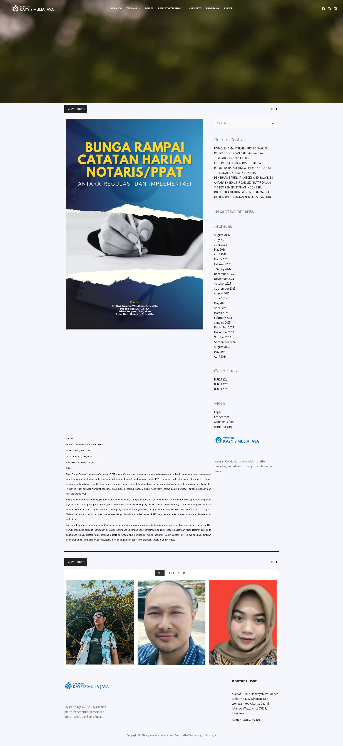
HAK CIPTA (195, 8)
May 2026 (219, 249)
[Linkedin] (335, 8)
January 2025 (222, 322)
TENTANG (131, 8)
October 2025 (222, 283)
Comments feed (224, 422)
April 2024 (220, 357)
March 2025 (221, 313)
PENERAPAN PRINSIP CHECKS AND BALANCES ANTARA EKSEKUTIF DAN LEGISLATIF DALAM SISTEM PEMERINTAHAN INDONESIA (243, 182)
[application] (138, 8)
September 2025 (224, 288)
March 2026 (221, 259)
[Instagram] (329, 8)
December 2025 (224, 274)
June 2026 (220, 245)
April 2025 (220, 308)
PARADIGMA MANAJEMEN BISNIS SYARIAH (117, 109)
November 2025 (224, 279)
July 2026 (220, 240)
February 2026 (223, 264)
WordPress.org (223, 427)
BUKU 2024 (221, 379)
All (160, 573)
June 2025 (220, 298)
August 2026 (222, 235)
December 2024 (224, 327)
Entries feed (222, 417)
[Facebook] (323, 8)
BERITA (149, 8)
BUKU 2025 (221, 384)
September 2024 (224, 342)
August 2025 (222, 293)
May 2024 (219, 352)
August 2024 (222, 347)
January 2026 (222, 269)
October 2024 (222, 337)
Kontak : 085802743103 (246, 720)
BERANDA (116, 8)
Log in (218, 412)
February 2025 (223, 318)
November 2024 (224, 332)
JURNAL (228, 8)
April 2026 (220, 254)
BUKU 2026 (221, 389)
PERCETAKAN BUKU (169, 8)
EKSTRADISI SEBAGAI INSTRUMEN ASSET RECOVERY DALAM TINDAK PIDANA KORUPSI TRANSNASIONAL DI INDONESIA (242, 168)
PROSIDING (212, 8)
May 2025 (219, 303)
